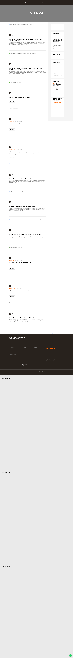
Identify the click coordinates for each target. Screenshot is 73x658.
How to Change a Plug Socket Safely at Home (20, 123)
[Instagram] (52, 360)
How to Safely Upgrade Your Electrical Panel (20, 262)
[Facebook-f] (47, 360)
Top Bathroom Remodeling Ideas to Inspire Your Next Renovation (25, 151)
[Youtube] (49, 360)
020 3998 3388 (50, 349)
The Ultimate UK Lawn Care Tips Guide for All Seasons (22, 206)
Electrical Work (11, 121)
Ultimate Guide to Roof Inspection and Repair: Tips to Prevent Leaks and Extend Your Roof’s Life (26, 69)
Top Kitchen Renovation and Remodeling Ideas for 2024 (22, 290)
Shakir (19, 66)
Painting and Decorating (12, 95)
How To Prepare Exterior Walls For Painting (19, 97)
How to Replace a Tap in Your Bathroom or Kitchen (21, 178)
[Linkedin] (54, 360)
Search (61, 27)
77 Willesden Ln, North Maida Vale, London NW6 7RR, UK (14, 361)
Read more (12, 75)
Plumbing (10, 177)
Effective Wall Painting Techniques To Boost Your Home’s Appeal (25, 234)
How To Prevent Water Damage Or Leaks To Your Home (22, 317)
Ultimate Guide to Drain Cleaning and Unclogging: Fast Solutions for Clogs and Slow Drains (26, 40)
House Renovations (12, 149)
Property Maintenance (12, 66)
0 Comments (22, 66)
